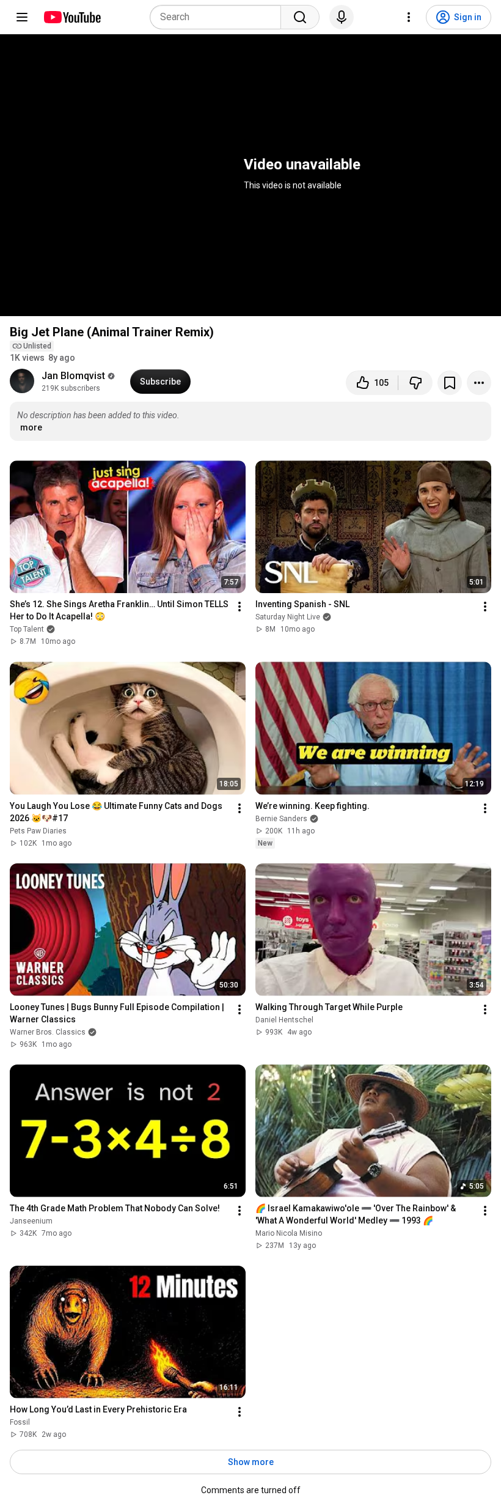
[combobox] (219, 17)
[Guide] (22, 17)
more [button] (31, 427)
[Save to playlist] (449, 383)
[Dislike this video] (415, 383)
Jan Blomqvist (73, 376)
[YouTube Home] (71, 17)
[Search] (300, 17)
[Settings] (408, 17)
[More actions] (479, 383)
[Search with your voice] (341, 17)
